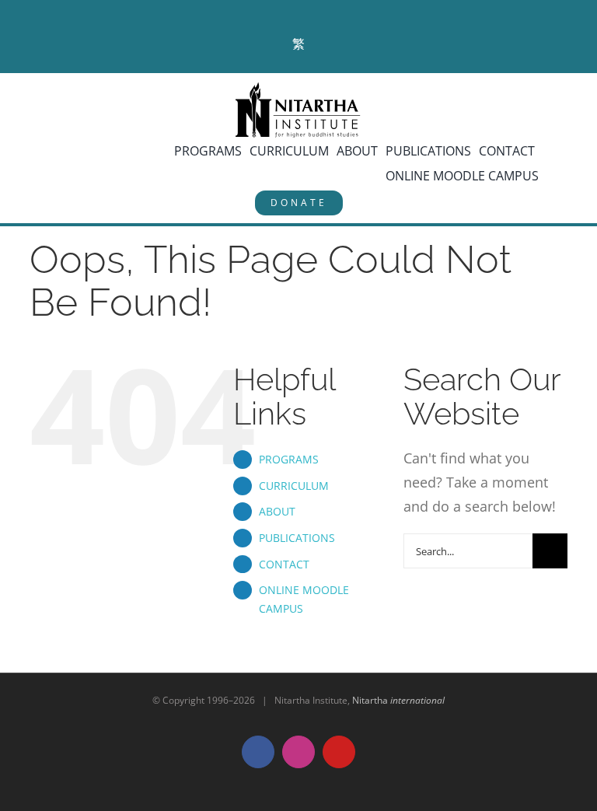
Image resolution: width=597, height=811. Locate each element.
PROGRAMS (289, 459)
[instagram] (302, 11)
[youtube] (330, 11)
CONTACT (284, 564)
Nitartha (398, 700)
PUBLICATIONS (297, 537)
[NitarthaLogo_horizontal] (298, 88)
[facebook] (274, 11)
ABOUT (277, 511)
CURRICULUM (294, 485)
